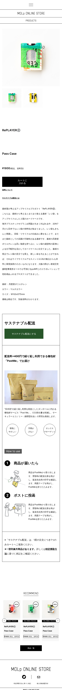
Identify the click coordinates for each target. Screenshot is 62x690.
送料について (7, 190)
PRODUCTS (31, 20)
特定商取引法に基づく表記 (22, 683)
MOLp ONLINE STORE (31, 13)
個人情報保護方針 (42, 683)
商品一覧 (31, 648)
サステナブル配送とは (10, 198)
